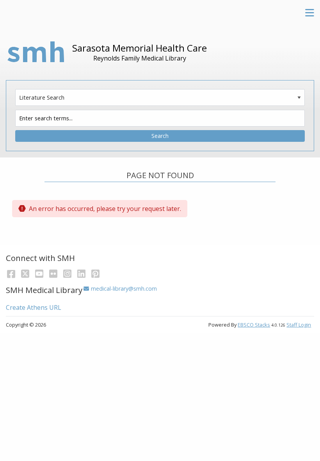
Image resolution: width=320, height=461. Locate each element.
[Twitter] (25, 273)
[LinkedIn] (81, 273)
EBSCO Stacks (254, 324)
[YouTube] (39, 273)
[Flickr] (53, 273)
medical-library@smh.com (124, 288)
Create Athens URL (33, 307)
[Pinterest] (95, 273)
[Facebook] (11, 273)
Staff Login (298, 324)
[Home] (36, 53)
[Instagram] (67, 273)
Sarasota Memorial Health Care (139, 48)
